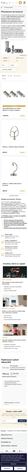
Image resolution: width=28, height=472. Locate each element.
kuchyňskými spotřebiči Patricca (9, 210)
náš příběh (15, 211)
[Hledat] (12, 3)
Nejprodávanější (17, 75)
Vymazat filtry (23, 55)
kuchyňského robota (15, 202)
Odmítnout (7, 468)
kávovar (18, 203)
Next (26, 391)
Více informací (16, 460)
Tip (17, 60)
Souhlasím (20, 468)
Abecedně (4, 78)
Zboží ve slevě (19, 58)
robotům (3, 18)
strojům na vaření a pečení (13, 18)
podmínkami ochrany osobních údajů (20, 424)
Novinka (5, 60)
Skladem (5, 58)
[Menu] (24, 2)
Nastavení (13, 464)
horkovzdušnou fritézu (6, 203)
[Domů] (1, 7)
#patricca (3, 431)
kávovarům (4, 20)
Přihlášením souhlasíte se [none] (14, 424)
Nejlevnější (9, 75)
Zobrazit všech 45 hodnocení (17, 369)
